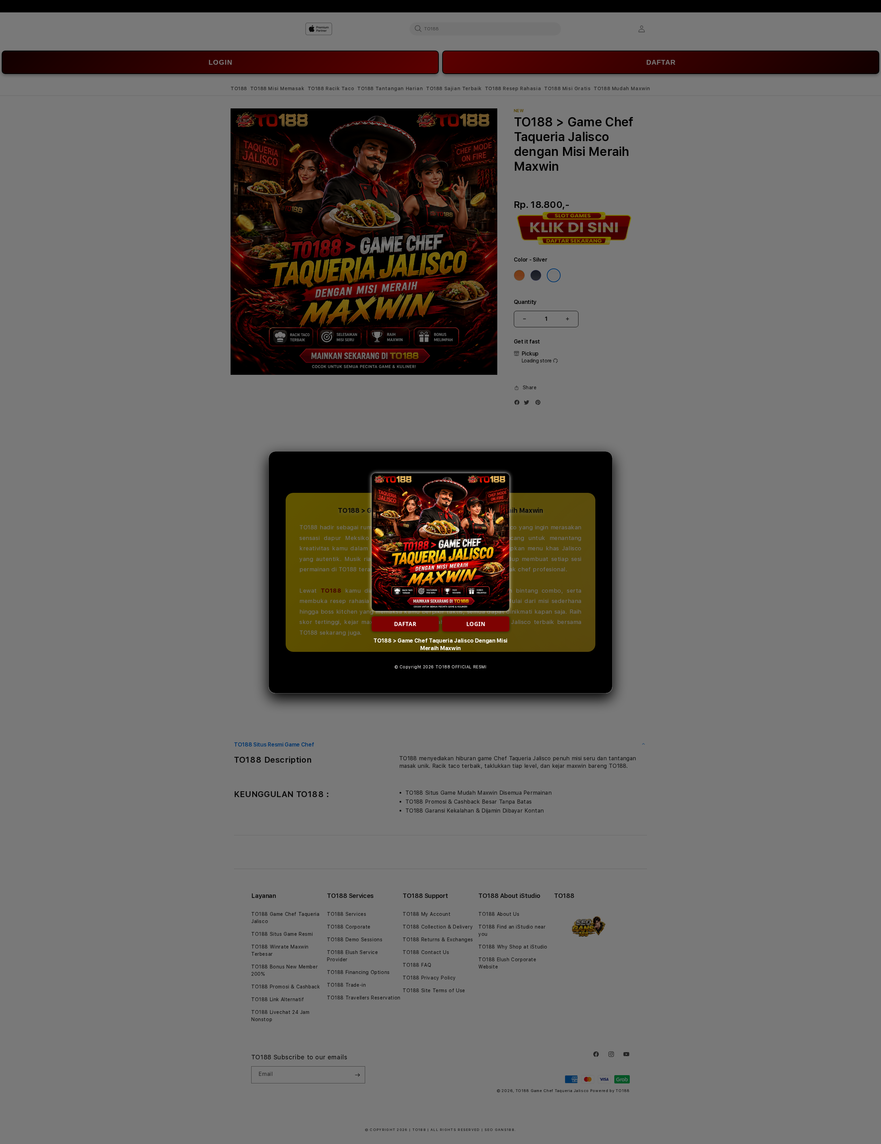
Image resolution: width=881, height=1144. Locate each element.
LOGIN (476, 624)
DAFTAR (405, 624)
